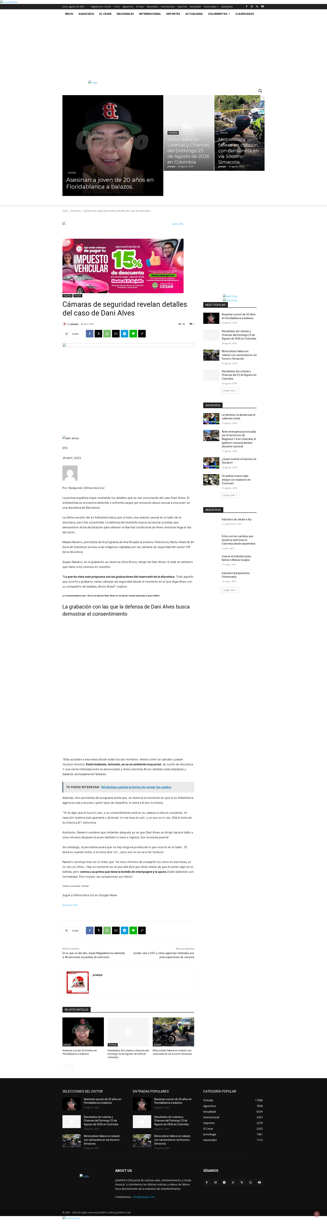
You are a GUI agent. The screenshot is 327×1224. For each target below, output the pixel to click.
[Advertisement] (159, 46)
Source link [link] (70, 905)
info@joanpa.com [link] (144, 1197)
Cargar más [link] (228, 390)
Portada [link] (173, 133)
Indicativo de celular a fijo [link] (236, 519)
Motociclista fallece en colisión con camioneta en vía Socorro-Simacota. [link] (239, 355)
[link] (9, 2)
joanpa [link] (74, 324)
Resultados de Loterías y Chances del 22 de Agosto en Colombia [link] (239, 375)
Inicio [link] (65, 210)
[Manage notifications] (317, 1214)
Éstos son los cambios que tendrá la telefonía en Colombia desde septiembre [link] (238, 540)
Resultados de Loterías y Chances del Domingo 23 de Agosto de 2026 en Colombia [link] (128, 1054)
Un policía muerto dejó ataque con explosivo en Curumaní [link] (236, 479)
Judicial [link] (72, 173)
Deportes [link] (76, 210)
